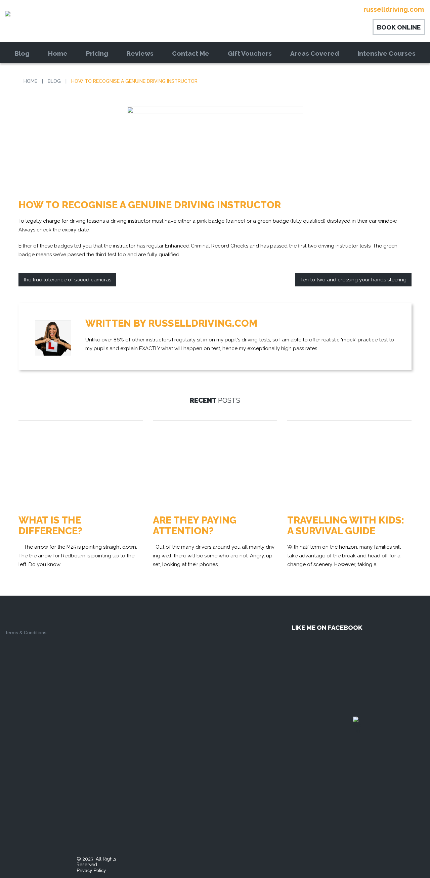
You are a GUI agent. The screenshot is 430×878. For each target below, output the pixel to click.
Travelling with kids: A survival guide (345, 525)
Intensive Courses (386, 53)
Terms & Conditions (25, 632)
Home (58, 53)
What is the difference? (50, 525)
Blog (22, 53)
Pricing (97, 53)
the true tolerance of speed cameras (67, 280)
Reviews (140, 53)
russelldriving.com (202, 323)
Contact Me (190, 53)
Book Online (399, 27)
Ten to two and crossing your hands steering (353, 280)
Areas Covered (314, 53)
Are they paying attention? (194, 525)
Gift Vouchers (250, 53)
